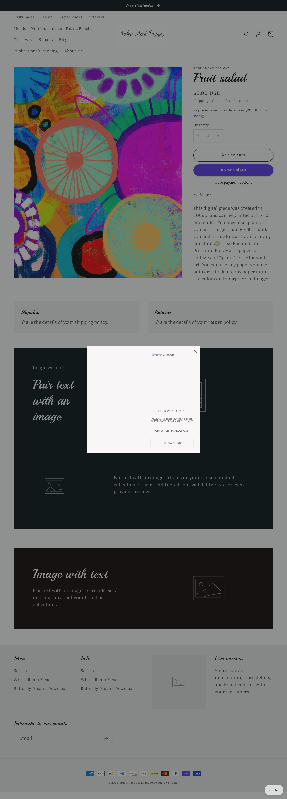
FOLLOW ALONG (172, 443)
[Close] (195, 351)
